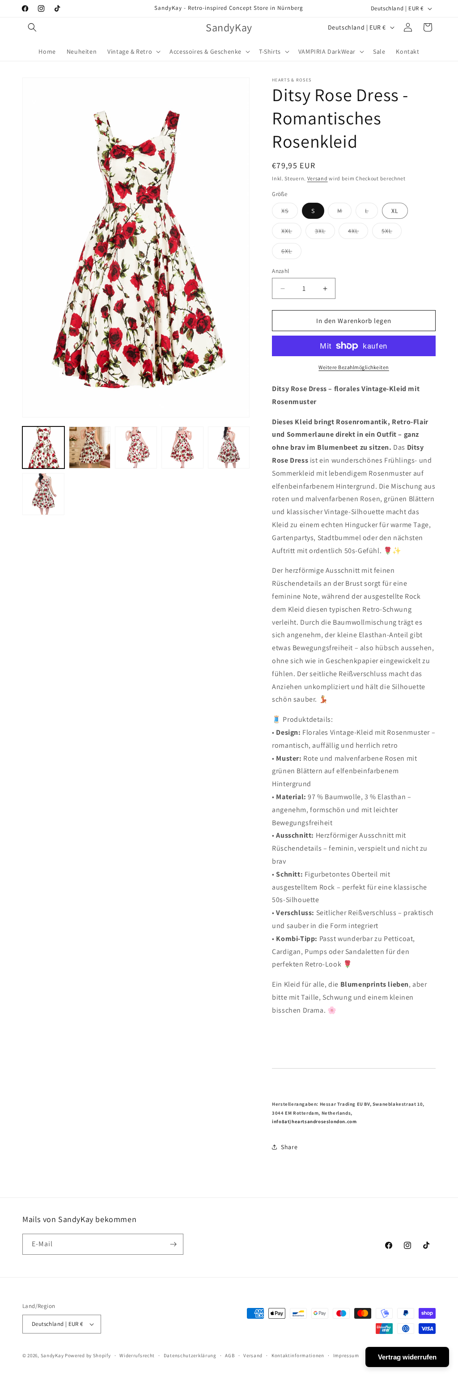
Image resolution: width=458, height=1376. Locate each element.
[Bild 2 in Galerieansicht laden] (90, 447)
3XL (325, 232)
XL (395, 211)
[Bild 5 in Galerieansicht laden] (229, 447)
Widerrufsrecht (137, 1355)
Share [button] (289, 1147)
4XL (358, 232)
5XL (392, 232)
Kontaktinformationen (297, 1355)
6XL (291, 253)
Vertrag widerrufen (407, 1357)
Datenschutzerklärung (190, 1355)
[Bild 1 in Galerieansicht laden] (43, 447)
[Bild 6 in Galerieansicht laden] (43, 494)
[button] (32, 27)
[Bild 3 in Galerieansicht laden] (136, 447)
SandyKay (52, 1355)
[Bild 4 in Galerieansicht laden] (182, 447)
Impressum (346, 1355)
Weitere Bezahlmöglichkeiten (353, 367)
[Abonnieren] (173, 1244)
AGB (229, 1355)
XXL (291, 232)
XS (289, 212)
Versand (317, 178)
